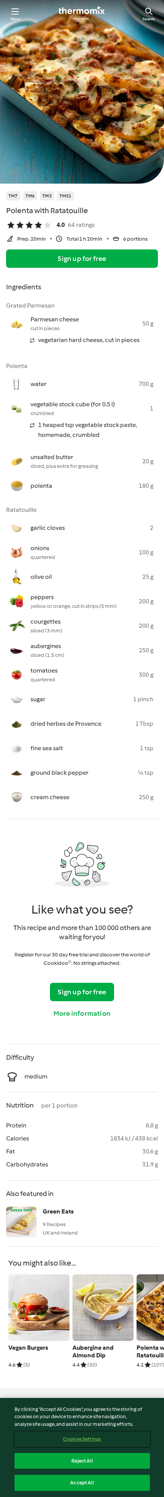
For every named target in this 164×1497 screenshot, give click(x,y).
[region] (82, 1447)
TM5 (47, 196)
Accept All (81, 1483)
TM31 (65, 196)
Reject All (81, 1461)
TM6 (30, 196)
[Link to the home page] (82, 13)
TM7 (13, 196)
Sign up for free (82, 258)
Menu (15, 18)
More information (82, 1013)
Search (149, 18)
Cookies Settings (82, 1439)
